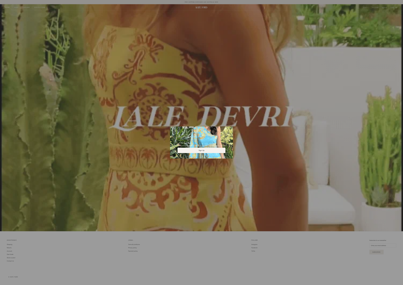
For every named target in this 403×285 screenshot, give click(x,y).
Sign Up (201, 150)
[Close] (230, 129)
